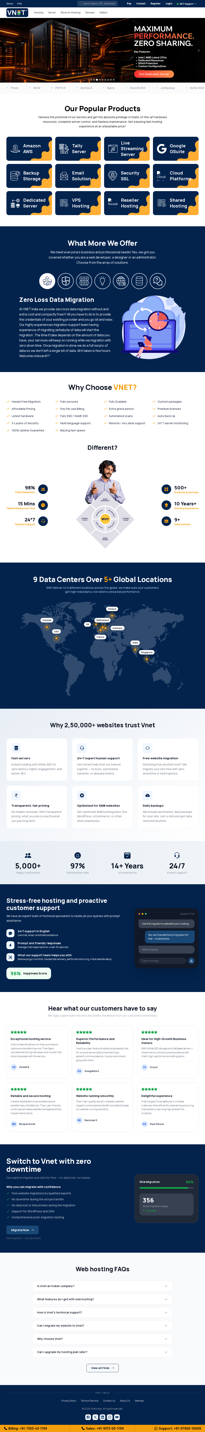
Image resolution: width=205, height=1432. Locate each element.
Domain (90, 12)
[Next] (199, 50)
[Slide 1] (91, 80)
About (9, 3)
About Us (125, 1400)
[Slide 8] (111, 80)
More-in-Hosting (70, 12)
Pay (129, 3)
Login (169, 3)
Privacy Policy (68, 1400)
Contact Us (109, 1400)
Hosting (38, 12)
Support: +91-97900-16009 (180, 1428)
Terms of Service (89, 1400)
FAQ (19, 3)
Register (156, 3)
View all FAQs (100, 1368)
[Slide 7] (108, 80)
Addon (103, 12)
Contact (141, 3)
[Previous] (6, 50)
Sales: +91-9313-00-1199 (105, 1428)
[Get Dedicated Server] (153, 74)
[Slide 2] (94, 80)
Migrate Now (20, 1230)
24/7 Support (187, 3)
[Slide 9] (114, 80)
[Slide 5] (102, 80)
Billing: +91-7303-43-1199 (27, 1428)
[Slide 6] (105, 80)
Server (52, 12)
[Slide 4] (99, 80)
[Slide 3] (97, 80)
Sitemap (139, 1400)
